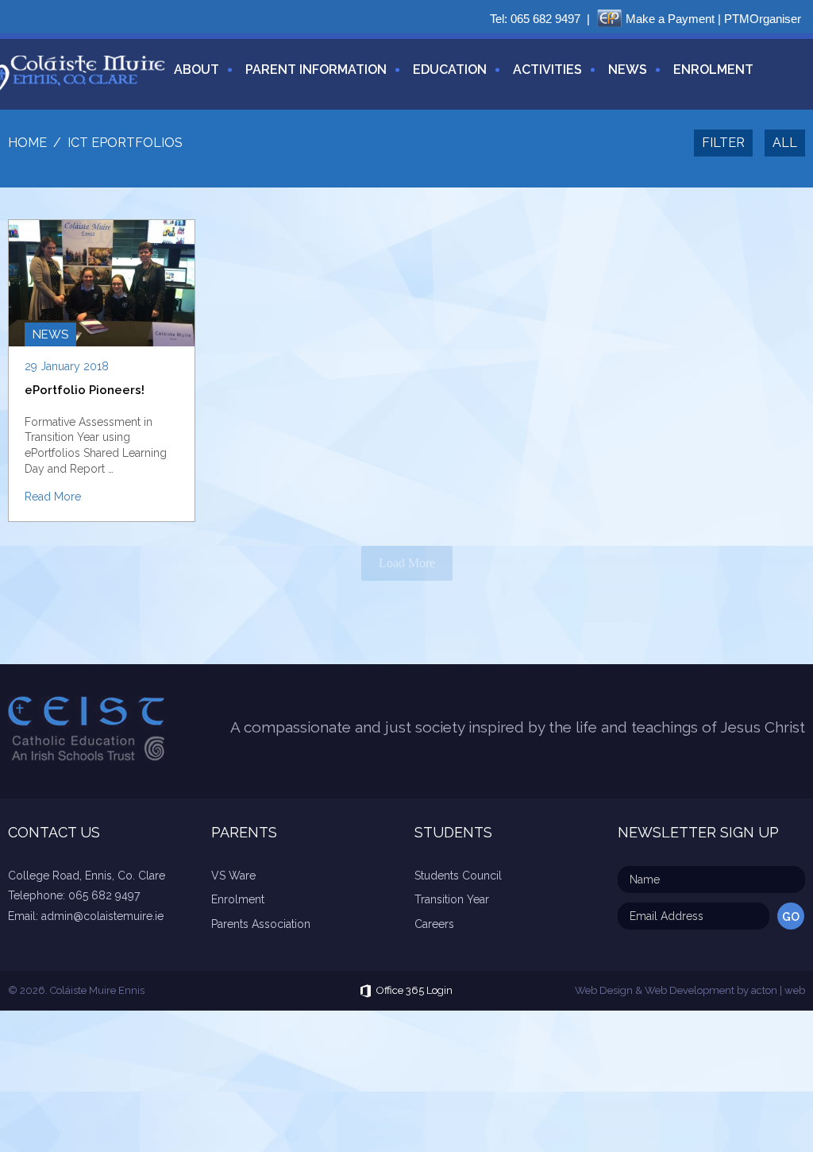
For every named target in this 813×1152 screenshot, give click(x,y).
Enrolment (713, 69)
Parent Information (316, 69)
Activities (547, 69)
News (627, 69)
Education (450, 69)
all (785, 142)
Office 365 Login (414, 990)
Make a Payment (670, 18)
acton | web (778, 990)
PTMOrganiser (762, 18)
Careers (434, 924)
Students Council (458, 875)
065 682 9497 (545, 18)
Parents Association (260, 924)
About (196, 69)
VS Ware (233, 875)
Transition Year (451, 899)
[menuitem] (190, 79)
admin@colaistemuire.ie (102, 916)
